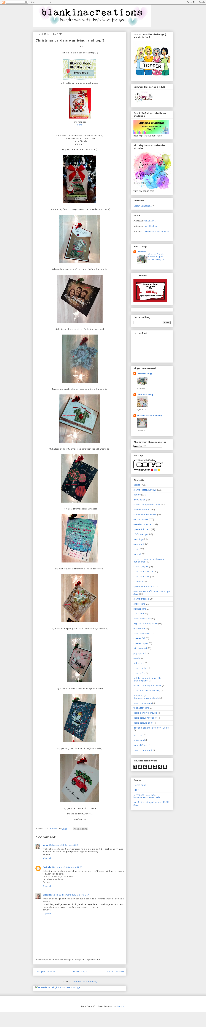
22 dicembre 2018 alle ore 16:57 (74, 895)
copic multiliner (141, 576)
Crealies (141, 251)
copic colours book (143, 722)
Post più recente (45, 971)
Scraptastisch (50, 895)
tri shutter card (141, 708)
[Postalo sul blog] (77, 828)
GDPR (136, 790)
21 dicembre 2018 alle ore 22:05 (67, 867)
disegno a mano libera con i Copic (151, 727)
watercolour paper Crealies (147, 685)
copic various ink (142, 618)
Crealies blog (144, 373)
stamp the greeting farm (146, 504)
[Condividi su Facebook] (83, 828)
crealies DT (139, 638)
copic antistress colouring (146, 690)
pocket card (139, 608)
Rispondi (47, 858)
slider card (138, 663)
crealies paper (140, 643)
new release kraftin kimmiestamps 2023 (151, 592)
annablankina (151, 226)
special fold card (141, 529)
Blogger (120, 1006)
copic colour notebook (145, 717)
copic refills (139, 673)
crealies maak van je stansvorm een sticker (149, 560)
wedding (138, 539)
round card (139, 628)
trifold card (139, 740)
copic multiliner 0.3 (143, 571)
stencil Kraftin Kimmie (145, 514)
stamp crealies (141, 599)
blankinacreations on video (156, 231)
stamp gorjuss (140, 566)
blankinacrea (149, 220)
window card (140, 648)
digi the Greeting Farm (145, 623)
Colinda (47, 867)
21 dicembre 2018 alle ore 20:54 (64, 845)
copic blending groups (145, 712)
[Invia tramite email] (74, 828)
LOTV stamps (140, 534)
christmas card (141, 509)
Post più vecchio (114, 971)
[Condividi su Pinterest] (86, 828)
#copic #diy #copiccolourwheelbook (146, 696)
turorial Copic (140, 745)
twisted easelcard (142, 750)
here (79, 124)
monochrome (140, 519)
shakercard (139, 603)
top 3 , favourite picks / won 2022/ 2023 (151, 803)
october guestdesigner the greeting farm (147, 679)
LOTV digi (138, 613)
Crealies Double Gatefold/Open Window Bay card (157, 257)
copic (136, 549)
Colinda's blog (145, 394)
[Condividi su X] (80, 828)
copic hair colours (142, 703)
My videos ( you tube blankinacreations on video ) (148, 796)
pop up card (139, 653)
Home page (80, 971)
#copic (137, 494)
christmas (138, 581)
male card (138, 544)
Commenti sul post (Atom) (84, 981)
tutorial (137, 554)
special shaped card (143, 586)
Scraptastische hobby (149, 415)
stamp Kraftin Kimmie (145, 490)
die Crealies (139, 499)
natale (136, 658)
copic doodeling (141, 633)
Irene (45, 845)
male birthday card (143, 524)
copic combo (140, 668)
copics (136, 485)
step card (138, 735)
